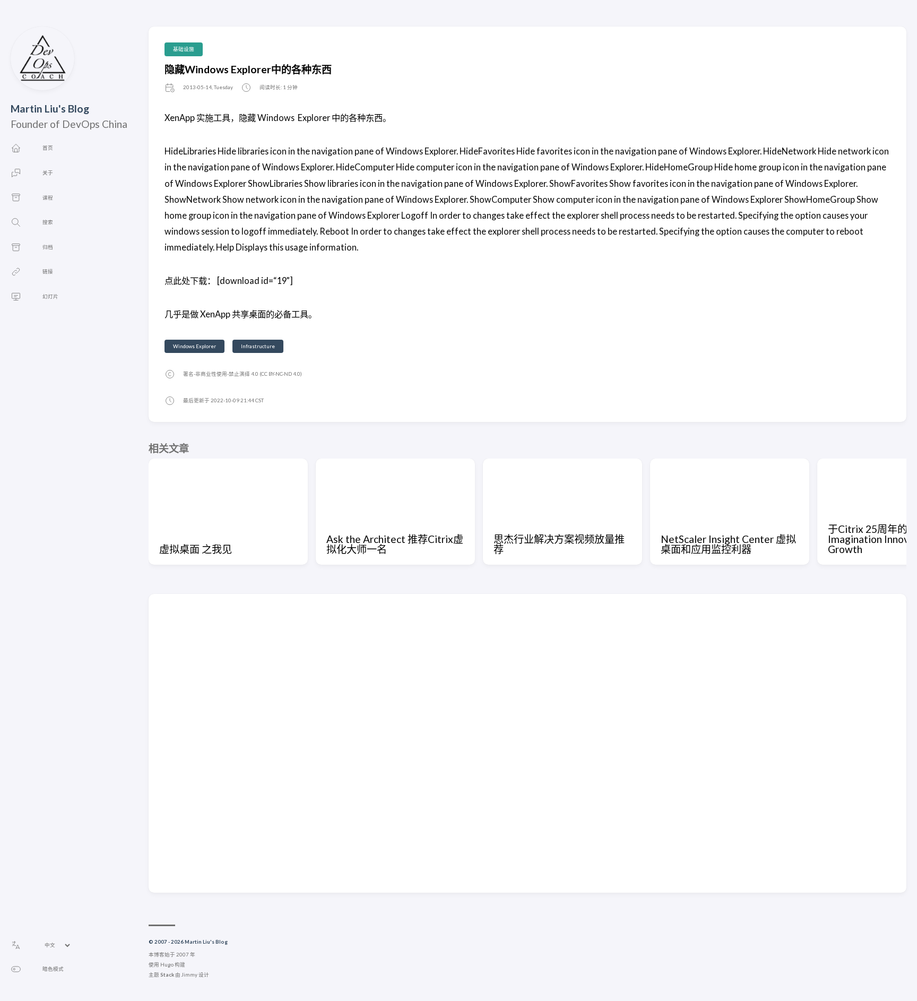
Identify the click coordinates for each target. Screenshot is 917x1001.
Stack (167, 975)
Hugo (167, 965)
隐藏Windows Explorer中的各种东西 (248, 69)
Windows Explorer (194, 346)
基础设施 (183, 49)
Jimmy (189, 975)
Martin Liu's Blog (50, 108)
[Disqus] (527, 742)
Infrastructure (258, 346)
